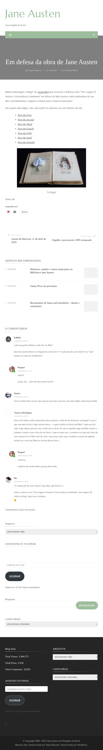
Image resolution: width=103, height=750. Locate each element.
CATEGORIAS (12, 619)
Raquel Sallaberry (34, 70)
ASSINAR (14, 700)
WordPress (82, 745)
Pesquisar (10, 599)
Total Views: (12, 656)
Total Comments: (14, 669)
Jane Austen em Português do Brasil (63, 741)
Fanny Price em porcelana (43, 286)
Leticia (17, 337)
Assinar (14, 576)
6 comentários (71, 70)
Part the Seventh (26, 142)
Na (15, 478)
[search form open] (94, 35)
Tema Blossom (52, 745)
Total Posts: (11, 662)
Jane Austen (32, 13)
